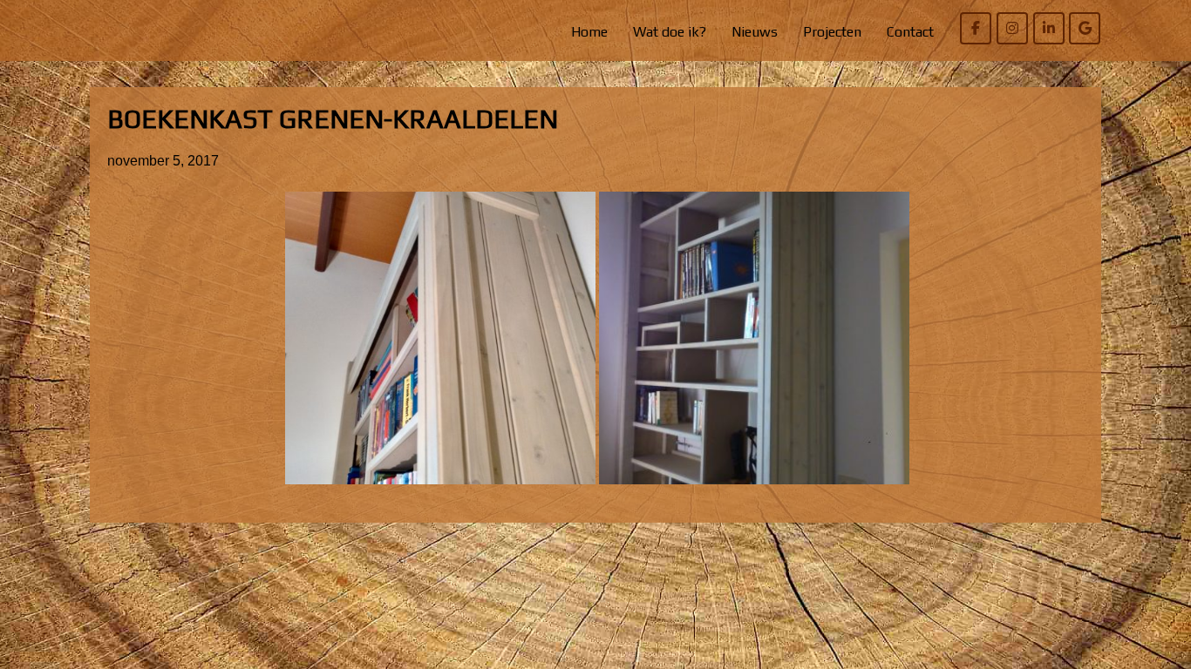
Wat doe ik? (669, 32)
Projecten (832, 32)
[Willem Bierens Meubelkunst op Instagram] (1012, 28)
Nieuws (755, 32)
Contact (910, 32)
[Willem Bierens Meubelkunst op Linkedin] (1049, 28)
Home (589, 32)
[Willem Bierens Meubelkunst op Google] (1084, 28)
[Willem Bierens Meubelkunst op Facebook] (975, 28)
